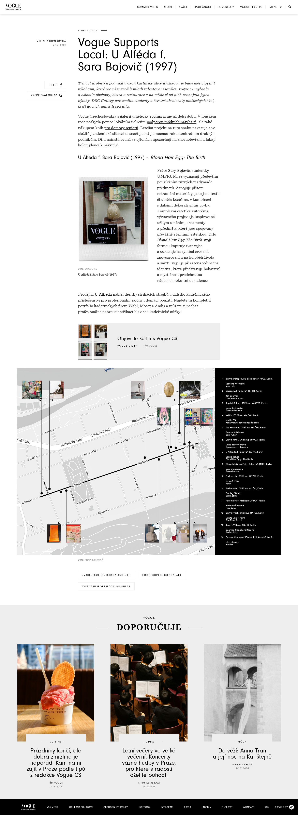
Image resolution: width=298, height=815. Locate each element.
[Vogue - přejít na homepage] (13, 6)
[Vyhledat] (289, 6)
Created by (281, 807)
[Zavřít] (293, 810)
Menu (273, 7)
